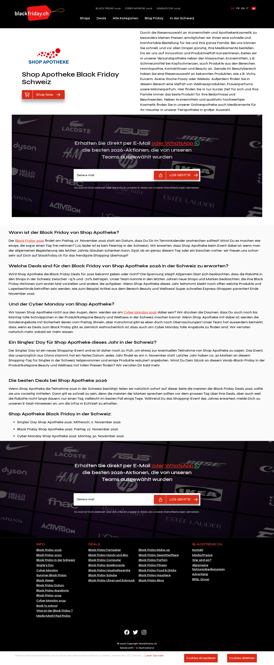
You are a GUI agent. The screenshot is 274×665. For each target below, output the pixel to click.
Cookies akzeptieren (201, 658)
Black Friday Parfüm (153, 560)
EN (243, 8)
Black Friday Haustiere (155, 575)
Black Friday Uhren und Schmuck (111, 580)
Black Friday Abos (151, 580)
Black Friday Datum (50, 585)
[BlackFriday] (40, 13)
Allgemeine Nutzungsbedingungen (208, 567)
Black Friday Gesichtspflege (159, 555)
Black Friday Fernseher (104, 550)
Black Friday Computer (104, 560)
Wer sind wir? (201, 560)
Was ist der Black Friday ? (54, 610)
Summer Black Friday (51, 575)
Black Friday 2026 (108, 8)
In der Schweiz (182, 18)
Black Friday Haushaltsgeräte (109, 570)
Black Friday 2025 (49, 555)
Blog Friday (154, 18)
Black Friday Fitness (153, 565)
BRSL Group (200, 579)
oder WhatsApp (173, 143)
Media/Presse (202, 555)
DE (233, 8)
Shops (85, 18)
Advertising (200, 574)
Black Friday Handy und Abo (108, 555)
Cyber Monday (47, 570)
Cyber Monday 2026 (138, 8)
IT (247, 8)
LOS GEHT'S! (180, 175)
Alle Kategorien (125, 18)
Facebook (127, 632)
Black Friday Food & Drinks (157, 570)
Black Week (45, 580)
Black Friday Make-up (154, 550)
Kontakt (197, 550)
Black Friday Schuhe (102, 575)
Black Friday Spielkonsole (106, 565)
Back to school (46, 606)
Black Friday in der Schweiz (55, 560)
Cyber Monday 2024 (51, 600)
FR (238, 8)
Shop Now (44, 94)
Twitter (135, 632)
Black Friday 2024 (48, 595)
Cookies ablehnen (242, 658)
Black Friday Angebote (52, 590)
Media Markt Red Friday (53, 616)
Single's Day (45, 565)
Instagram (144, 632)
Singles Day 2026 (168, 8)
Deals (101, 18)
